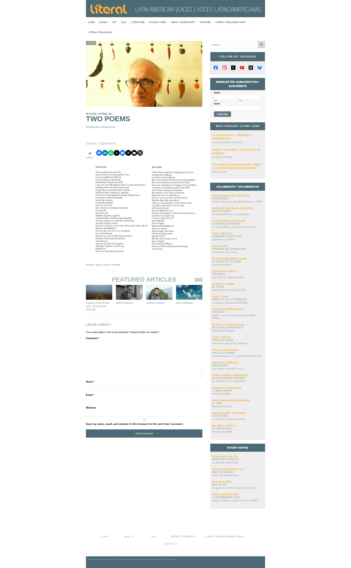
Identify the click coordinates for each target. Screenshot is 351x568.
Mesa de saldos (223, 472)
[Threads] (251, 67)
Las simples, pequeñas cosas (228, 368)
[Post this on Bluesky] (122, 153)
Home (91, 22)
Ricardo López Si (224, 425)
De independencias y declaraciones (231, 214)
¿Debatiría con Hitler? (223, 239)
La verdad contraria (226, 223)
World (103, 22)
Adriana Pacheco (224, 271)
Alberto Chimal (223, 284)
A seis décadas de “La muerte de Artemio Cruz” (237, 356)
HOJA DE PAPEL (221, 393)
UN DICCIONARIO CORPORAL (229, 378)
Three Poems (155, 303)
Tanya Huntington (224, 157)
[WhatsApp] (111, 153)
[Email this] (134, 153)
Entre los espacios (225, 459)
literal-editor (221, 172)
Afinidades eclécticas (227, 236)
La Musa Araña (222, 390)
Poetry (91, 43)
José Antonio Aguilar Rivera (233, 208)
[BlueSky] (259, 67)
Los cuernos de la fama (224, 252)
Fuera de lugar (222, 340)
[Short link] (140, 153)
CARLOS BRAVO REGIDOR (229, 142)
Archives (205, 22)
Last (240, 100)
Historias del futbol (222, 431)
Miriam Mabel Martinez (229, 413)
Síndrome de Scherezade (229, 249)
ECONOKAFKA (220, 198)
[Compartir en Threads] (117, 153)
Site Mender (171, 559)
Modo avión (219, 365)
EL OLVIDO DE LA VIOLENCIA (229, 381)
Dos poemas (124, 303)
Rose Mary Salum (224, 456)
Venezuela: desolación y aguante (229, 343)
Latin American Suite (226, 497)
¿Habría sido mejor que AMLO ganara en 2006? (237, 201)
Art (114, 22)
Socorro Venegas (225, 362)
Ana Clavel (220, 246)
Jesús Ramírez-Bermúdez (230, 375)
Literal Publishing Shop (231, 22)
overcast (218, 312)
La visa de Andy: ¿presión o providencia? (234, 226)
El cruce (218, 286)
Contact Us (171, 544)
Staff (104, 536)
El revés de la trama (226, 261)
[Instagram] (224, 67)
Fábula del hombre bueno (225, 475)
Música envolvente (222, 406)
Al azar (217, 403)
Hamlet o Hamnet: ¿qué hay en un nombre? (235, 500)
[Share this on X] (128, 153)
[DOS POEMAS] (189, 292)
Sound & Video (158, 22)
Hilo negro (219, 484)
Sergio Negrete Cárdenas (231, 195)
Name (90, 381)
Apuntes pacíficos (221, 264)
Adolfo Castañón (225, 350)
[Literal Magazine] (108, 12)
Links (154, 536)
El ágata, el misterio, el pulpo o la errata (233, 487)
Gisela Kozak (221, 337)
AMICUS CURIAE (221, 211)
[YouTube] (242, 67)
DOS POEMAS (184, 303)
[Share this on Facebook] (99, 153)
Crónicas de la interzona (229, 299)
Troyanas (218, 274)
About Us (129, 536)
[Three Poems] (159, 292)
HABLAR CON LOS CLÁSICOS (229, 290)
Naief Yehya (220, 296)
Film (123, 22)
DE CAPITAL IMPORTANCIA (227, 327)
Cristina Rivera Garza (228, 309)
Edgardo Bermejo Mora (229, 258)
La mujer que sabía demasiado (228, 419)
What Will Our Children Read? (228, 277)
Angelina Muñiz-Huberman (231, 400)
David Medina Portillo (228, 469)
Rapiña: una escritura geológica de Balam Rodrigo (234, 317)
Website (91, 407)
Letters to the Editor (183, 536)
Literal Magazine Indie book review (225, 536)
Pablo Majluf (222, 233)
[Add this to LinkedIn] (105, 153)
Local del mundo (223, 352)
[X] (233, 67)
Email (90, 394)
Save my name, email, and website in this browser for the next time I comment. (135, 423)
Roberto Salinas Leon (228, 324)
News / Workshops (183, 22)
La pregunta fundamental (225, 462)
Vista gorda (220, 416)
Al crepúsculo (222, 428)
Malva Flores (222, 481)
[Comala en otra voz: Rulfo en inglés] (99, 292)
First (215, 100)
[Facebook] (215, 67)
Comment (92, 338)
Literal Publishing (100, 32)
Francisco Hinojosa (226, 387)
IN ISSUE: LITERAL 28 (98, 113)
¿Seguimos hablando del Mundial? (230, 302)
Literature (138, 22)
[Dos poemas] (129, 292)
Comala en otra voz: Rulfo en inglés (97, 306)
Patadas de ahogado (223, 330)
